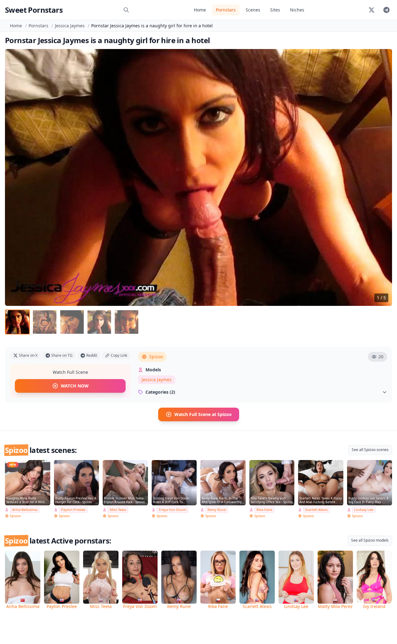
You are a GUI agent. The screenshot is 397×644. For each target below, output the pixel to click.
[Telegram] (386, 10)
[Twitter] (371, 10)
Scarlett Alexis (316, 509)
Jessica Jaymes (70, 26)
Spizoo (156, 357)
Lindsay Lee (363, 509)
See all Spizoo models (370, 540)
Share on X (28, 355)
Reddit (91, 355)
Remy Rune (216, 509)
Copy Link (119, 355)
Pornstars (226, 10)
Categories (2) (160, 392)
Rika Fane (264, 509)
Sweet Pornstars (34, 10)
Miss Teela (118, 509)
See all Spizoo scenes (370, 449)
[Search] (126, 10)
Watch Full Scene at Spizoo (203, 414)
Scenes (253, 10)
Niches (297, 10)
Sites (275, 10)
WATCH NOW (75, 386)
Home (200, 10)
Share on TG (62, 355)
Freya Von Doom (172, 509)
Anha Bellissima (24, 509)
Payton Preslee (73, 509)
